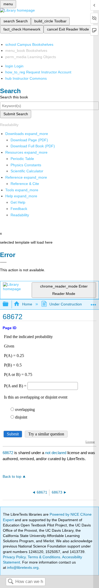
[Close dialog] (3, 262)
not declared (56, 452)
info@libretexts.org (22, 567)
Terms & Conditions (44, 557)
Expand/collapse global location (93, 302)
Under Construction (65, 304)
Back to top (12, 477)
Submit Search (15, 114)
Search (10, 582)
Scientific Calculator (27, 171)
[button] (19, 209)
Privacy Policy (14, 557)
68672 (8, 452)
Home (27, 304)
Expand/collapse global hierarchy (9, 304)
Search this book (14, 97)
